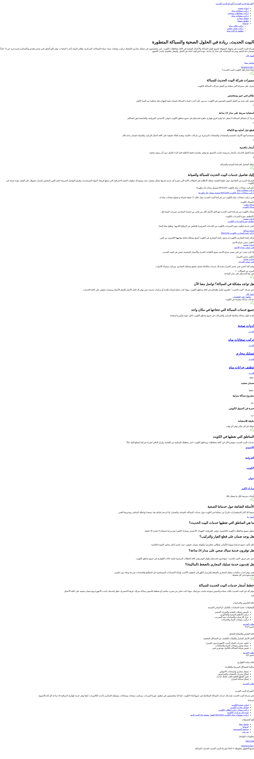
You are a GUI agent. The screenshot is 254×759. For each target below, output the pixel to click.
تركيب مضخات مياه (240, 16)
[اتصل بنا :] (127, 755)
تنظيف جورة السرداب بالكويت (241, 221)
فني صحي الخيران (246, 262)
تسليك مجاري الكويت (239, 707)
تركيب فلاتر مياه (236, 26)
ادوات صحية (243, 8)
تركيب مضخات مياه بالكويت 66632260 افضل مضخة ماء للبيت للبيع (219, 715)
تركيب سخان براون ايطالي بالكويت (233, 710)
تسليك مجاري (243, 18)
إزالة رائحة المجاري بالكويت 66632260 (237, 233)
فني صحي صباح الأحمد (244, 247)
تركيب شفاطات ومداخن (238, 13)
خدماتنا (246, 23)
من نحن (245, 732)
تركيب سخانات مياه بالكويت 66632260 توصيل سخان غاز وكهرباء (226, 193)
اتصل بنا (250, 517)
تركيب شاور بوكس (235, 28)
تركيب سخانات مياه (240, 11)
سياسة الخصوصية (241, 729)
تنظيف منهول (243, 21)
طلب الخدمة (248, 624)
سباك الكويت (248, 207)
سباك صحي (249, 204)
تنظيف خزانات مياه (235, 31)
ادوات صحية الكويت (240, 705)
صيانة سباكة (248, 231)
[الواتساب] (127, 758)
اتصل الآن (250, 56)
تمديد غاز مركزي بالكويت (238, 712)
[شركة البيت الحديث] (244, 4)
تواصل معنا (244, 724)
